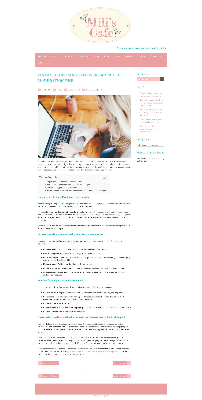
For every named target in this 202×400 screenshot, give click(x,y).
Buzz (40, 63)
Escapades (85, 56)
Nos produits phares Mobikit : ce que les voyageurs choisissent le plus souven (151, 103)
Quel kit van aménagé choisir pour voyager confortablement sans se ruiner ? (151, 112)
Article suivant (120, 363)
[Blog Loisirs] (101, 7)
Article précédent (50, 363)
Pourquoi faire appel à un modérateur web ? (63, 187)
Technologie (76, 90)
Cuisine (107, 56)
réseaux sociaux (88, 215)
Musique (129, 56)
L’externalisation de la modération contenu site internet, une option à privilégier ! (77, 190)
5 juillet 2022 (47, 90)
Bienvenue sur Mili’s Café (48, 56)
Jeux (97, 56)
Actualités (70, 56)
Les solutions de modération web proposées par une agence (69, 184)
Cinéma (142, 56)
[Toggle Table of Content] (104, 178)
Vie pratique (156, 56)
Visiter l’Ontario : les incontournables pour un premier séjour (148, 129)
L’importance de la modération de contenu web (64, 182)
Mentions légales (101, 396)
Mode (118, 56)
